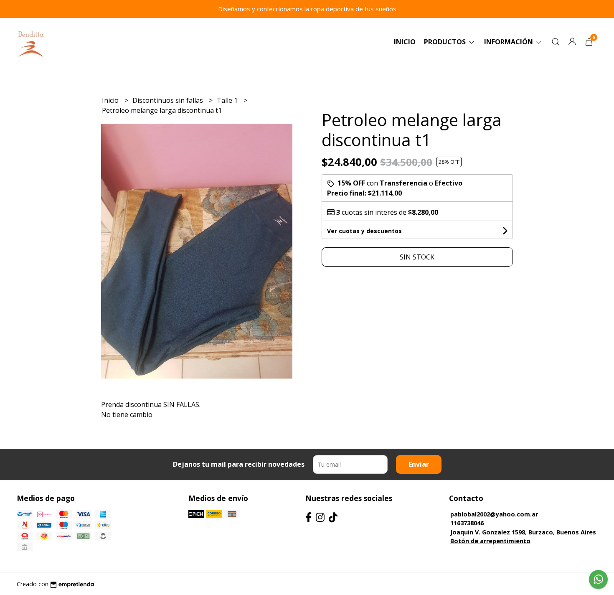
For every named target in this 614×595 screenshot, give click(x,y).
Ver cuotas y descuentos (364, 231)
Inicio (405, 41)
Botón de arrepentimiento (490, 541)
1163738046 (467, 523)
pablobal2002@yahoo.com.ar (494, 514)
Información (509, 41)
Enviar (418, 464)
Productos (445, 41)
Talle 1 (228, 100)
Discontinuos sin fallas (168, 100)
